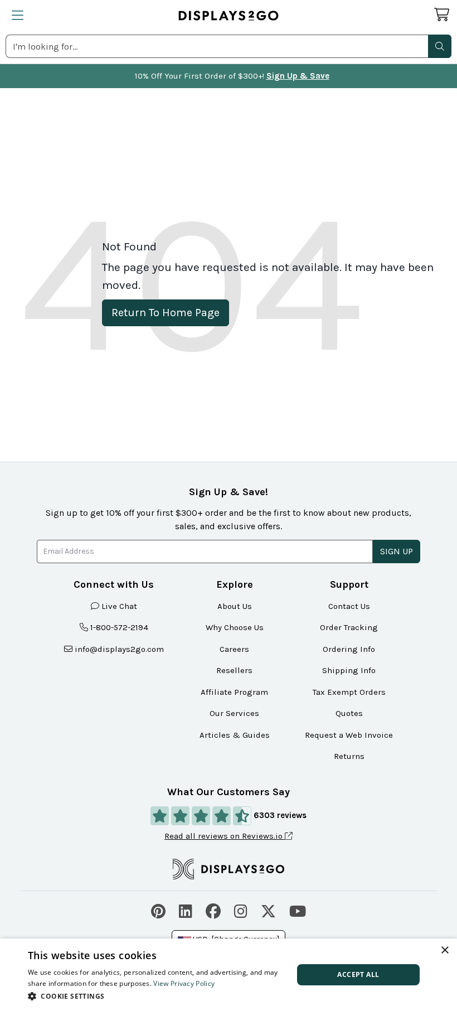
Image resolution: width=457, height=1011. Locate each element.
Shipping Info (349, 670)
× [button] (444, 950)
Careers (234, 649)
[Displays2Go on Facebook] (213, 909)
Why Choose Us (235, 627)
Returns (349, 756)
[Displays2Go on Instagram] (240, 909)
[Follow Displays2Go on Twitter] (268, 909)
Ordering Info (349, 649)
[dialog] (228, 975)
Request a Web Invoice (349, 735)
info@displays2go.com (119, 649)
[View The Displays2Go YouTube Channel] (298, 909)
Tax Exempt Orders (349, 692)
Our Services (234, 713)
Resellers (234, 670)
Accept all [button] (358, 974)
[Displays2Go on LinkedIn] (185, 909)
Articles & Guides (235, 735)
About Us (234, 606)
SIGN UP (396, 551)
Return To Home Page (165, 312)
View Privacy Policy (184, 983)
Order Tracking (349, 627)
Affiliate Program (234, 692)
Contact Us (349, 606)
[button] (439, 46)
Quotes (349, 713)
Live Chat (119, 606)
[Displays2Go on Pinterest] (158, 909)
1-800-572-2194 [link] (119, 627)
